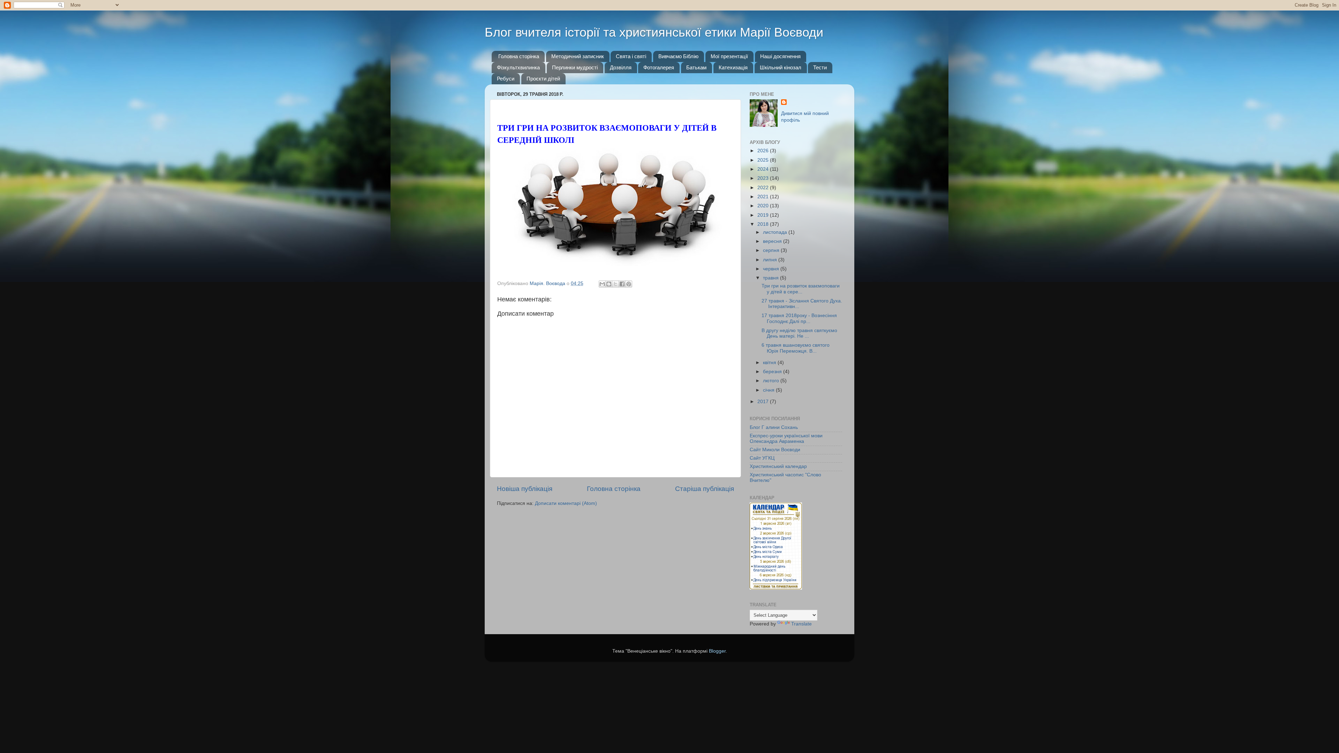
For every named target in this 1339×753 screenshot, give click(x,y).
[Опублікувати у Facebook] (622, 284)
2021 (763, 196)
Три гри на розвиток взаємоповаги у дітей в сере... (801, 288)
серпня (772, 250)
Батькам (696, 67)
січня (769, 390)
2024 (763, 169)
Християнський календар (778, 466)
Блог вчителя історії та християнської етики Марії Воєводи (654, 32)
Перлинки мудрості (575, 67)
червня (771, 268)
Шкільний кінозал (780, 67)
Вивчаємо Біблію (678, 56)
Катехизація (733, 67)
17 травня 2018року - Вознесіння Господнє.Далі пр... (799, 318)
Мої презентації (729, 56)
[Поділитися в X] (615, 284)
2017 (763, 401)
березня (773, 371)
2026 (763, 150)
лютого (771, 380)
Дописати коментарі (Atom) (566, 503)
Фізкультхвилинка (518, 67)
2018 (763, 224)
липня (770, 259)
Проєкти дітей (543, 79)
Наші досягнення (780, 56)
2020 (763, 205)
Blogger (717, 651)
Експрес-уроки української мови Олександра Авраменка (786, 438)
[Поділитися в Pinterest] (628, 284)
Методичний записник (577, 56)
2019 (763, 215)
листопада (775, 232)
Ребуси (505, 79)
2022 (763, 187)
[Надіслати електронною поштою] (602, 284)
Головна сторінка (518, 56)
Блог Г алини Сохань (774, 427)
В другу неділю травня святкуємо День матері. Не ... (799, 333)
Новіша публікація (524, 488)
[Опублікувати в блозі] (608, 284)
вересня (773, 241)
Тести (820, 67)
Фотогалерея (658, 67)
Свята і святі (631, 56)
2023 (763, 178)
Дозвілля (620, 67)
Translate (801, 624)
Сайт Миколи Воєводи (775, 449)
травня (771, 278)
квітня (770, 362)
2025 (763, 160)
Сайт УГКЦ (762, 458)
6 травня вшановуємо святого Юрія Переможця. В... (796, 348)
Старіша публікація (704, 488)
